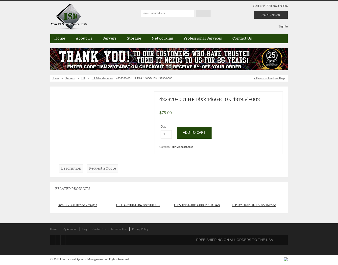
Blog (84, 229)
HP (83, 78)
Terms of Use (119, 229)
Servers (110, 38)
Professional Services (203, 38)
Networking (162, 38)
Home (59, 38)
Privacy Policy (140, 229)
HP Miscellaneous (102, 78)
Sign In (283, 26)
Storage (134, 38)
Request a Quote (102, 168)
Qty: (164, 126)
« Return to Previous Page (269, 78)
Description (71, 168)
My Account (70, 229)
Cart (266, 15)
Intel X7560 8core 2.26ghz (77, 205)
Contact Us (242, 38)
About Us (84, 38)
